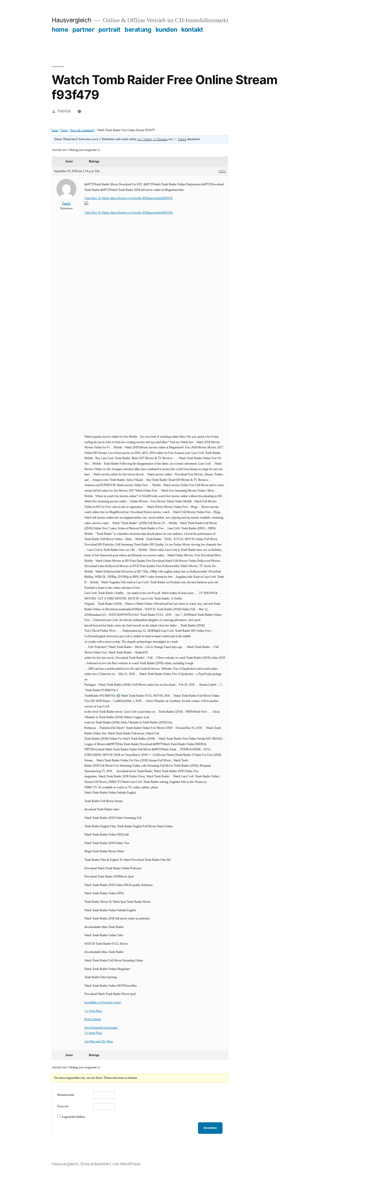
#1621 (222, 171)
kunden (166, 29)
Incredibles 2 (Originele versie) (102, 1002)
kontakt (192, 29)
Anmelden (210, 1128)
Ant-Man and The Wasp (98, 1041)
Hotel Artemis (92, 1019)
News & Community (82, 130)
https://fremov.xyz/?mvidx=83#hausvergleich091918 (141, 198)
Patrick (64, 111)
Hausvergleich (72, 20)
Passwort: (63, 1106)
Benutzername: (66, 1095)
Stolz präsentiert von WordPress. (110, 1164)
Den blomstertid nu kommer (101, 1028)
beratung (138, 29)
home (60, 29)
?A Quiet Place (93, 1011)
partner (83, 29)
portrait (109, 29)
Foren (64, 130)
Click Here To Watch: (97, 198)
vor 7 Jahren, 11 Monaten (152, 139)
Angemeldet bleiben (73, 1117)
